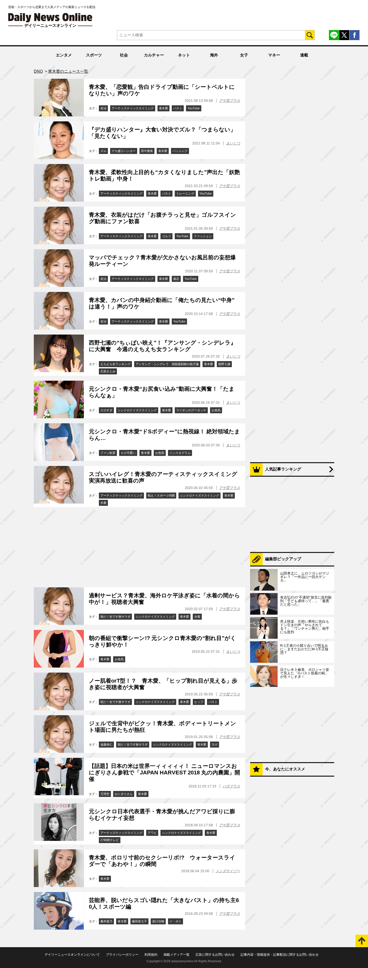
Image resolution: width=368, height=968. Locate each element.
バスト (177, 108)
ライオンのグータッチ (191, 410)
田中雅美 (147, 151)
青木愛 (163, 108)
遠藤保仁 (106, 744)
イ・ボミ (175, 921)
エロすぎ (106, 410)
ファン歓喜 (107, 453)
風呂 (176, 279)
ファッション (203, 236)
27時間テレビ (109, 840)
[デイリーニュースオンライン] (50, 17)
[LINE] (334, 35)
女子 (244, 55)
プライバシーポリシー (122, 954)
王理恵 (104, 794)
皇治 (103, 108)
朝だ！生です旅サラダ (115, 616)
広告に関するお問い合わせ (215, 954)
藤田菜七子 (139, 921)
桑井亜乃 (106, 921)
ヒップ (198, 702)
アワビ (152, 833)
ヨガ (215, 744)
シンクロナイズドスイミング (137, 410)
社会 (124, 55)
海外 (214, 55)
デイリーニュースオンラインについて (72, 954)
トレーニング (185, 193)
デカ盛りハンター (124, 151)
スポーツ (94, 55)
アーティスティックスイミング (133, 108)
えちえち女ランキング (115, 364)
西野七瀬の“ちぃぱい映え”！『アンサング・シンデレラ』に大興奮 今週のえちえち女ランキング (162, 346)
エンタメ (64, 55)
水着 (103, 503)
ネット (184, 55)
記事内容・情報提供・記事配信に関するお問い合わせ (280, 954)
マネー (274, 55)
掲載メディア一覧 (176, 954)
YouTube (194, 108)
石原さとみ (107, 371)
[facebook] (354, 35)
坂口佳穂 (158, 921)
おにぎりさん (124, 794)
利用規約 (150, 954)
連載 (304, 55)
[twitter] (344, 35)
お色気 (216, 410)
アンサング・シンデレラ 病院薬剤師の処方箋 (167, 364)
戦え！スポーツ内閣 (161, 495)
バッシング (180, 151)
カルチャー (154, 55)
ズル (103, 151)
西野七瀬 (224, 364)
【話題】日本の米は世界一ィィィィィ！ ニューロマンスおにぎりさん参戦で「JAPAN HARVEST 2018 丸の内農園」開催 (164, 772)
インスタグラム (180, 453)
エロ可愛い (128, 453)
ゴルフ (166, 236)
